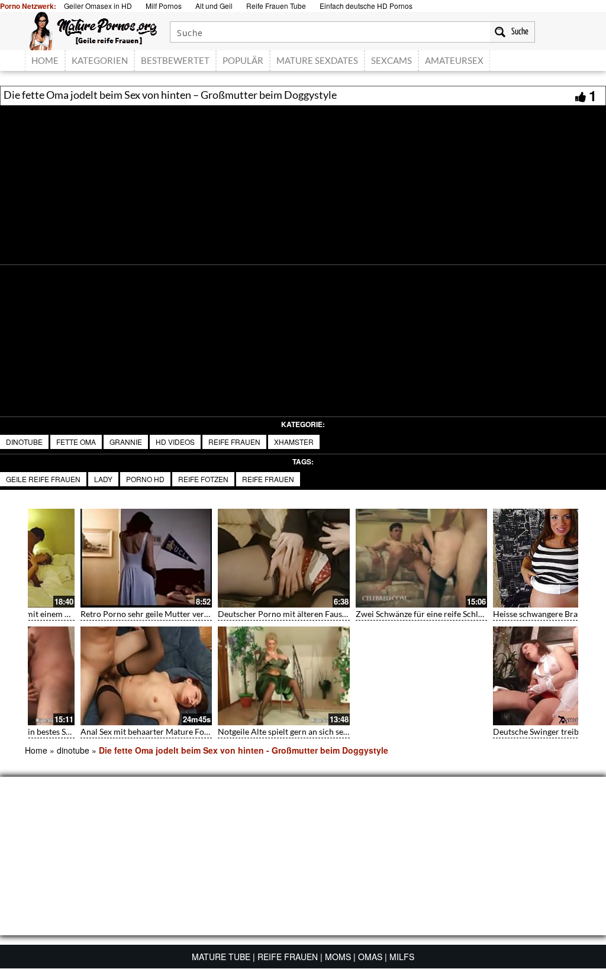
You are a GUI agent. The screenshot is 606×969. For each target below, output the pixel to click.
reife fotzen (203, 479)
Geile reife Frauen (43, 479)
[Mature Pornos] (93, 29)
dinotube (24, 442)
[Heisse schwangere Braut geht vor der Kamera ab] (97, 558)
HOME (45, 60)
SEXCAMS (391, 60)
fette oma (76, 442)
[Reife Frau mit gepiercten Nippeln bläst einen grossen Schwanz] (235, 675)
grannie (125, 442)
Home (36, 750)
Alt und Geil (214, 5)
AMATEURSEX (454, 60)
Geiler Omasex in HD (98, 5)
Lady (103, 479)
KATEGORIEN (100, 60)
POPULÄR (243, 60)
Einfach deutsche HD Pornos (366, 5)
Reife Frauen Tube (276, 5)
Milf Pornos (164, 5)
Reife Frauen (234, 442)
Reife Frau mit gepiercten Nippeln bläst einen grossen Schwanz (283, 731)
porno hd (145, 479)
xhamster (294, 442)
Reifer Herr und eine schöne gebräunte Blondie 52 (397, 731)
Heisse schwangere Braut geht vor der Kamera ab (121, 614)
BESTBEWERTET (175, 60)
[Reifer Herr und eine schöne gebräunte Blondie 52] (372, 675)
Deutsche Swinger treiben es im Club (98, 731)
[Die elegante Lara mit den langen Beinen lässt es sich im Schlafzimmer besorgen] (235, 558)
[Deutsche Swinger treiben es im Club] (97, 675)
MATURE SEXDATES (317, 60)
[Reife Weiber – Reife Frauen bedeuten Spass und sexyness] (510, 675)
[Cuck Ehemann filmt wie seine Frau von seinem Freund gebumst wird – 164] (510, 558)
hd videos (175, 442)
